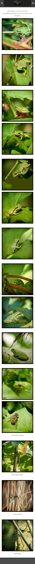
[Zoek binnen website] (2, 3)
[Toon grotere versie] (17, 34)
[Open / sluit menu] (33, 3)
